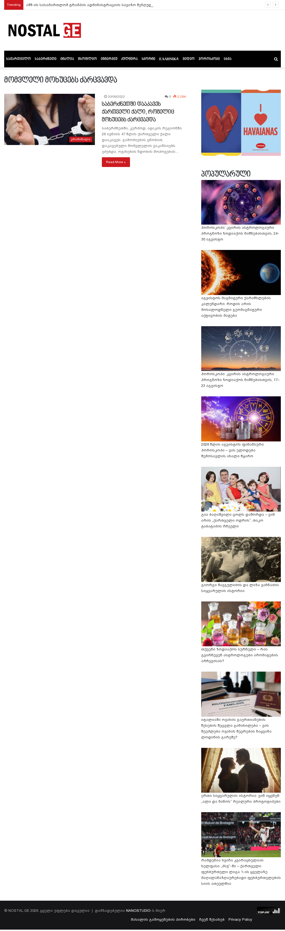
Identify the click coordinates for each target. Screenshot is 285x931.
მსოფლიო (87, 59)
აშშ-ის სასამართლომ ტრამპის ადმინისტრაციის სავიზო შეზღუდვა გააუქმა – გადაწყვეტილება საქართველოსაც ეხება (142, 5)
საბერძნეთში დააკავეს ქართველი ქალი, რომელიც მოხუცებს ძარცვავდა (138, 112)
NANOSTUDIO (138, 910)
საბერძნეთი (45, 59)
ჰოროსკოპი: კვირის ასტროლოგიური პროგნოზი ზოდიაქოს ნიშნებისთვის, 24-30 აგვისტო (240, 233)
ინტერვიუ (109, 59)
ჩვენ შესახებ (212, 919)
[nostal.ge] (44, 30)
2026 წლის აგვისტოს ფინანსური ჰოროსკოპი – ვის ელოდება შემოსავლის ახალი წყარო (232, 450)
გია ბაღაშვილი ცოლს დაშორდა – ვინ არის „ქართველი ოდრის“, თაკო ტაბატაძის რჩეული (238, 520)
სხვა (228, 59)
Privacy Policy (240, 919)
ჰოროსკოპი (209, 59)
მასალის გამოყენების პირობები (163, 919)
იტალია (67, 59)
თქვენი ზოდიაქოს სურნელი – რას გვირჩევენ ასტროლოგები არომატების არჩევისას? (239, 655)
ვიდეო (189, 59)
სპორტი (148, 59)
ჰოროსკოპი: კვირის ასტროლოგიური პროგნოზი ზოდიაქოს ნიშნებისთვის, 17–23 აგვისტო (240, 380)
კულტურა (129, 59)
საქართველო (18, 59)
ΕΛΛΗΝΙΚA (169, 59)
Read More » (116, 162)
